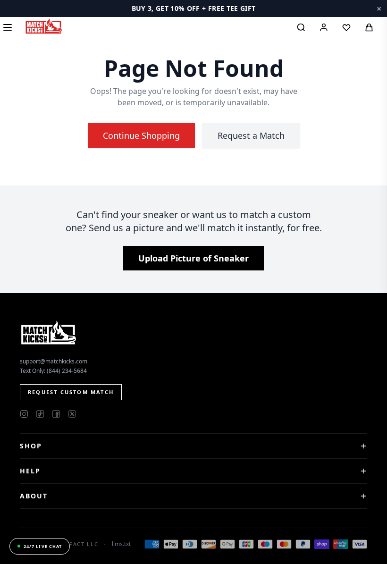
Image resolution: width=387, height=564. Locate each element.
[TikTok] (40, 414)
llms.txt (121, 544)
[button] (193, 8)
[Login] (323, 27)
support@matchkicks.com (53, 361)
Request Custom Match (71, 392)
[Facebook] (56, 414)
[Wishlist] (346, 27)
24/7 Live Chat (43, 546)
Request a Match (251, 135)
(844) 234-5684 (67, 371)
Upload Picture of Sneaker (193, 258)
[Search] (301, 27)
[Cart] (369, 27)
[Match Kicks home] (43, 25)
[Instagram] (24, 414)
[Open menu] (7, 27)
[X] (72, 414)
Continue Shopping (141, 135)
